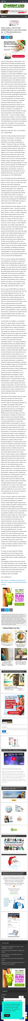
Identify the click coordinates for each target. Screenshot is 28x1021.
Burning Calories (15, 614)
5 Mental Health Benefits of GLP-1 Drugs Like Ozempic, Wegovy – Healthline (7, 663)
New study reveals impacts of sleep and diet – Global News (20, 663)
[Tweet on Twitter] (7, 37)
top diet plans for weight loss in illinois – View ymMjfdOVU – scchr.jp (12, 947)
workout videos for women (10, 624)
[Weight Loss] (14, 3)
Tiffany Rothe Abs (8, 621)
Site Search (4, 727)
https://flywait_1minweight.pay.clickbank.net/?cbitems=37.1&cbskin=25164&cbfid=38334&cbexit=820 (13, 582)
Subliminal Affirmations (14, 889)
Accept (7, 1015)
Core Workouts (9, 619)
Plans (3, 999)
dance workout (16, 619)
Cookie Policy (7, 1012)
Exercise (4, 994)
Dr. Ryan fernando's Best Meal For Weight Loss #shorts (13, 951)
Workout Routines (16, 623)
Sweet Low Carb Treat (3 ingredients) (7, 644)
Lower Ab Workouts (18, 620)
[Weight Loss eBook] (14, 682)
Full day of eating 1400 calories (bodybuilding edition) (12, 959)
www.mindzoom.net (14, 893)
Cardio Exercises (9, 617)
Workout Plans (9, 623)
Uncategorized (9, 34)
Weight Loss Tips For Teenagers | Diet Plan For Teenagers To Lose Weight (13, 963)
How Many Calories (9, 620)
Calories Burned (14, 616)
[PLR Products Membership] (14, 844)
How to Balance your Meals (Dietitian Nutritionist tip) (20, 645)
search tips (4, 733)
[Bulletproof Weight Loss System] (14, 12)
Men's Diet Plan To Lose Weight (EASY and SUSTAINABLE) (12, 955)
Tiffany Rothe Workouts (18, 621)
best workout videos (7, 614)
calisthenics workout (6, 616)
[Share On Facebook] (3, 37)
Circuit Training (17, 617)
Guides (3, 997)
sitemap (7, 733)
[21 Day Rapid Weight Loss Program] (14, 588)
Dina (3, 34)
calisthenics (22, 614)
